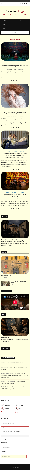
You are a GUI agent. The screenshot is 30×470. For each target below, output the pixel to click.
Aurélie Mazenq (12, 69)
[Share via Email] (18, 80)
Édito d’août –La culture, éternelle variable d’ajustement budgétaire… (14, 339)
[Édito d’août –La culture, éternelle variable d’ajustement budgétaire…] (15, 327)
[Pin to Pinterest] (16, 80)
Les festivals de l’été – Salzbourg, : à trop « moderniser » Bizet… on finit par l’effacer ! (14, 375)
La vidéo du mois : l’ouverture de (18, 282)
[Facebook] (20, 4)
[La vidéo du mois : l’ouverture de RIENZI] (5, 283)
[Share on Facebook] (13, 80)
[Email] (26, 4)
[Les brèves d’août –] (15, 265)
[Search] (28, 4)
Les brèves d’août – (7, 275)
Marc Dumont (12, 198)
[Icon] (15, 51)
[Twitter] (22, 4)
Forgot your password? (7, 439)
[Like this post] (11, 80)
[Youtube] (24, 4)
